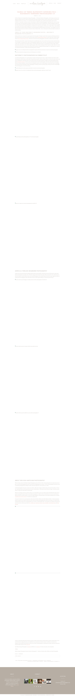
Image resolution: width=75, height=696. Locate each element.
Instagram (38, 646)
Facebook (29, 646)
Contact (59, 3)
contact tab (28, 644)
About (18, 3)
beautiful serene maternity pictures (20, 496)
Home (14, 3)
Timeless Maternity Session (42, 37)
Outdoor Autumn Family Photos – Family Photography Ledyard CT (43, 661)
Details (51, 3)
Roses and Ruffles (45, 502)
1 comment (19, 653)
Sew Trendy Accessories (21, 61)
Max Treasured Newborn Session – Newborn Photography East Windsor (33, 660)
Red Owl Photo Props (52, 502)
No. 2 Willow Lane (32, 502)
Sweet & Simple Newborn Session (23, 38)
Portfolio (23, 3)
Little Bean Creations (39, 502)
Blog (55, 3)
